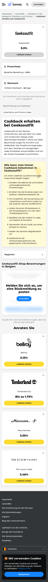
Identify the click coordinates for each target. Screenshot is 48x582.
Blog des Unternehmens (13, 521)
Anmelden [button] (39, 4)
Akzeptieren (24, 574)
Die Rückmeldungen (11, 512)
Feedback (6, 540)
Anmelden (24, 299)
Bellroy (24, 352)
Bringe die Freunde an (12, 532)
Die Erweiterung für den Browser (17, 508)
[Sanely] (15, 4)
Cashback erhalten (24, 54)
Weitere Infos (24, 568)
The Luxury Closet (24, 469)
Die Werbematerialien (12, 536)
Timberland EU (24, 391)
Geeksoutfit (24, 43)
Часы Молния (24, 430)
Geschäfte (6, 504)
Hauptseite (7, 499)
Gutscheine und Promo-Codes (17, 112)
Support (5, 516)
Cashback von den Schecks (14, 528)
